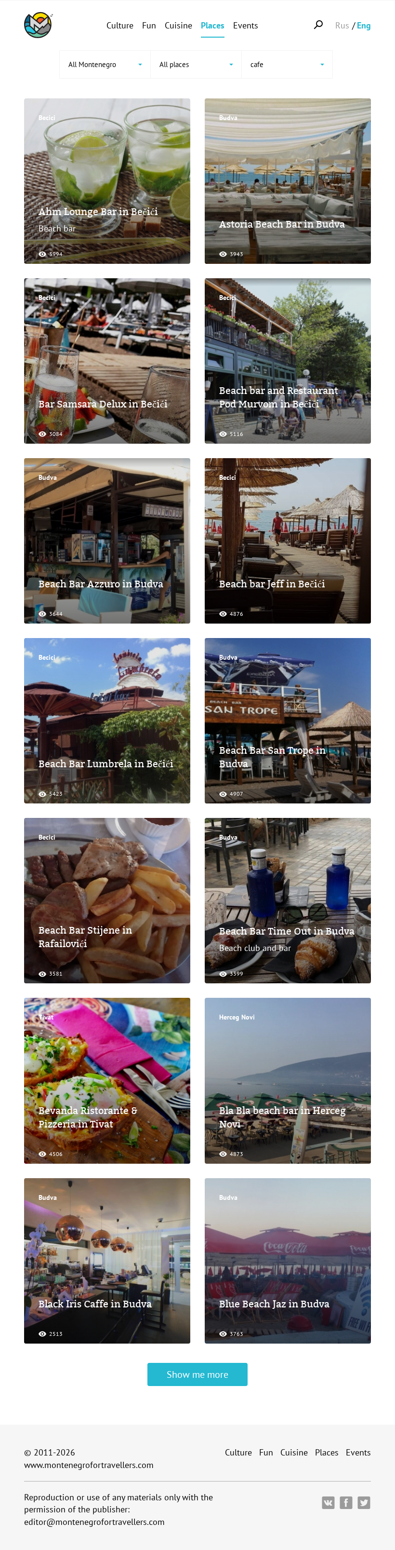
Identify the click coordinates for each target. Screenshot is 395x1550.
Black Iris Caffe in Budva (95, 1304)
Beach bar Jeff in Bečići (272, 584)
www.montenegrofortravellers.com (89, 1464)
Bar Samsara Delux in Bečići (103, 404)
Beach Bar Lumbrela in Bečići (106, 764)
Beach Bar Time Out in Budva (287, 931)
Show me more (197, 1374)
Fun (149, 25)
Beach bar (57, 228)
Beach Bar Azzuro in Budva (101, 584)
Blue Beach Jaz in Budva (274, 1304)
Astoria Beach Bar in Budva (282, 224)
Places (212, 25)
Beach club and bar (255, 947)
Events (245, 25)
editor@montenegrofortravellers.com (94, 1521)
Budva (228, 117)
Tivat (46, 1017)
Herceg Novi (237, 1017)
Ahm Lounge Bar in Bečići (98, 212)
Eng (364, 25)
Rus (342, 25)
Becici (47, 117)
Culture (119, 25)
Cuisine (178, 25)
